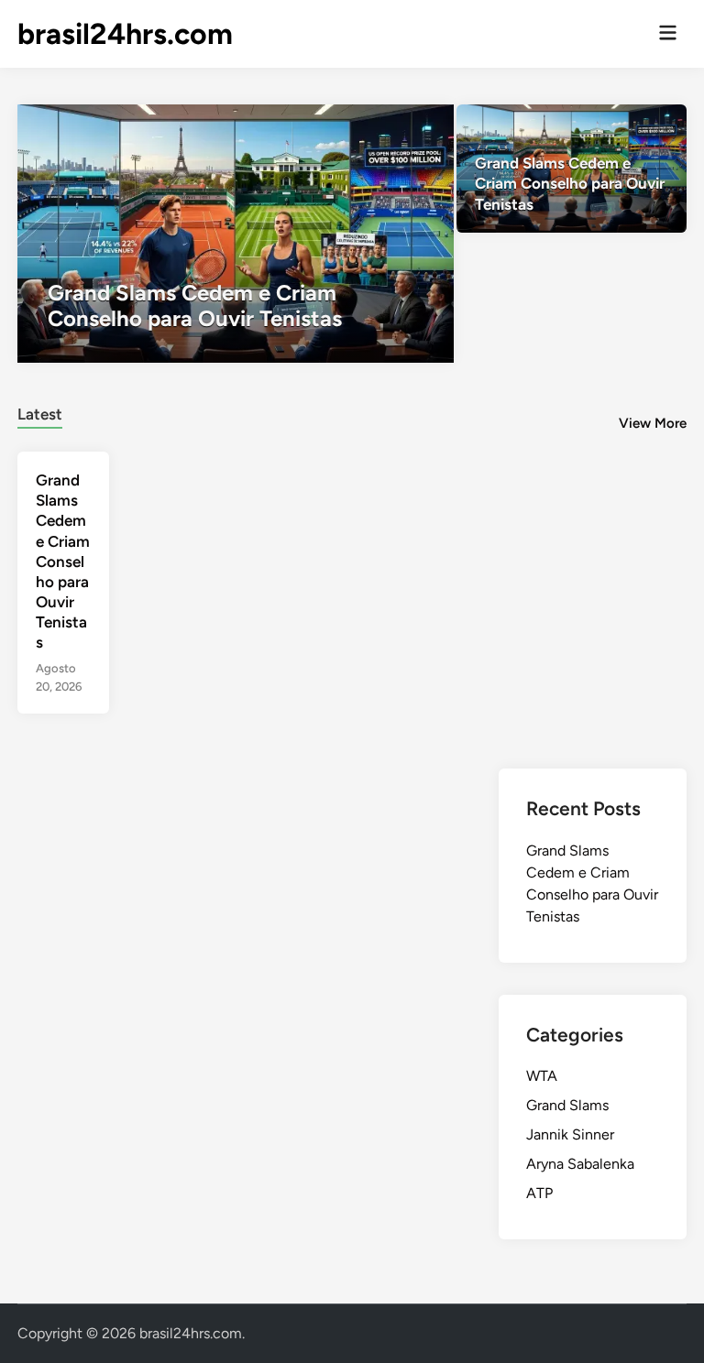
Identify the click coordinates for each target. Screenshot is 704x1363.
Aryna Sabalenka (580, 1163)
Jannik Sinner (570, 1134)
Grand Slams (567, 1105)
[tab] (39, 412)
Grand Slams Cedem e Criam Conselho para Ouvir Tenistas (63, 561)
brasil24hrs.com (125, 33)
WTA (541, 1076)
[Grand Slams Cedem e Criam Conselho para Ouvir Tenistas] (235, 233)
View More (653, 423)
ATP (539, 1193)
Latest (39, 414)
